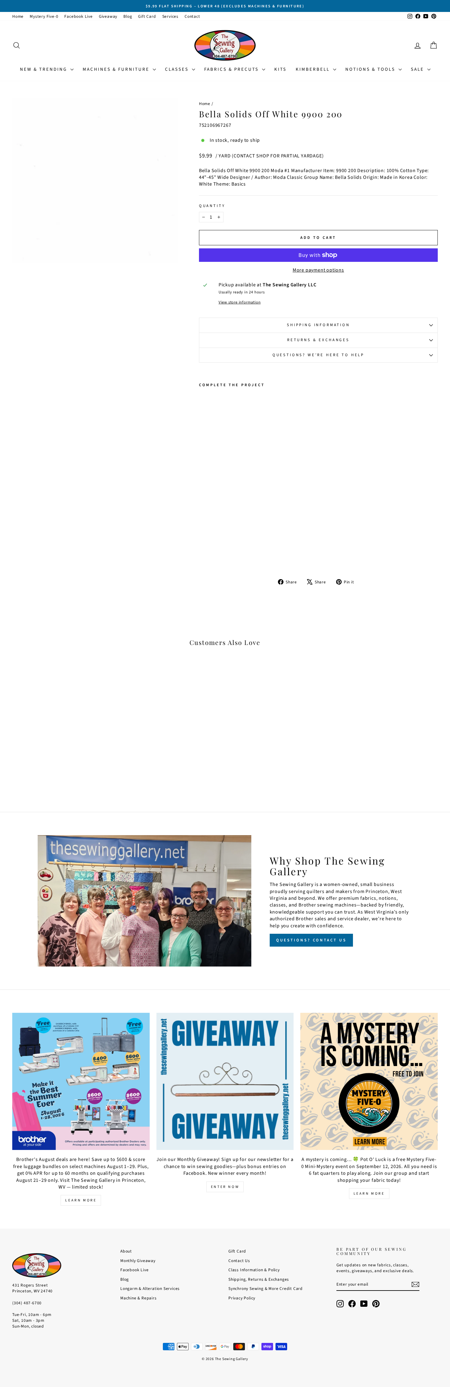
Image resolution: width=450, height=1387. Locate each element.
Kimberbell (314, 69)
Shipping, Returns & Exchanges (258, 1279)
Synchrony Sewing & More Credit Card (265, 1288)
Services (170, 16)
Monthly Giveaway (138, 1261)
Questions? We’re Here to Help (318, 355)
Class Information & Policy (254, 1270)
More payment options (318, 270)
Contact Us (239, 1261)
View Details (63, 756)
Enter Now (225, 1186)
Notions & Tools (371, 69)
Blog (127, 16)
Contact (192, 16)
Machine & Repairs (138, 1298)
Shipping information (318, 325)
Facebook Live (78, 16)
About (126, 1251)
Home (18, 16)
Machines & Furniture (117, 69)
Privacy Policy (241, 1298)
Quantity (212, 206)
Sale (418, 69)
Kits (280, 69)
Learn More (80, 1200)
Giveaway (108, 16)
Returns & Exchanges (318, 340)
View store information (240, 302)
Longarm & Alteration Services (150, 1288)
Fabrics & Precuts (232, 69)
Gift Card (147, 16)
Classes (177, 69)
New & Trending (44, 69)
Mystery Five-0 (44, 16)
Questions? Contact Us (311, 940)
